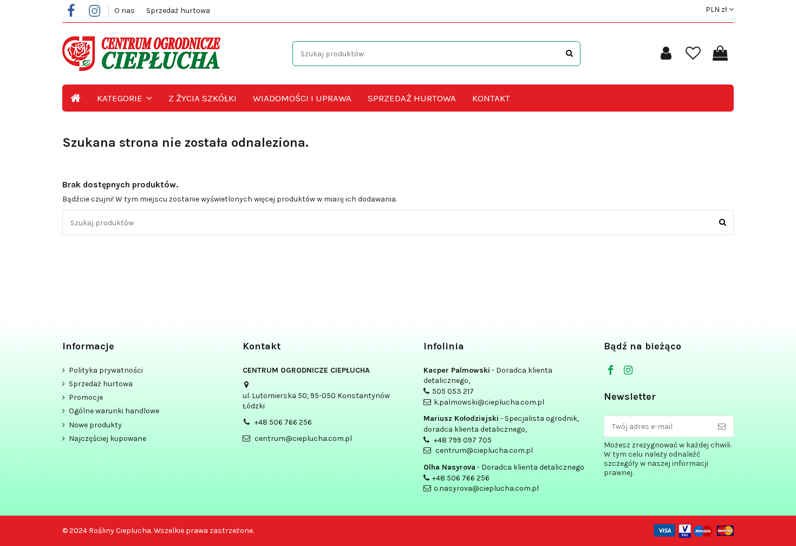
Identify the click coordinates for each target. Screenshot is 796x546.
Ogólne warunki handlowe (114, 410)
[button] (124, 98)
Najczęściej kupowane (107, 438)
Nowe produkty (95, 425)
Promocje (86, 397)
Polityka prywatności (106, 370)
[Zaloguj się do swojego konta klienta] (666, 54)
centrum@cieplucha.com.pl (303, 438)
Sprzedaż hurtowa (178, 10)
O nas (125, 10)
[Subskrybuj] (721, 426)
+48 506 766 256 (283, 422)
